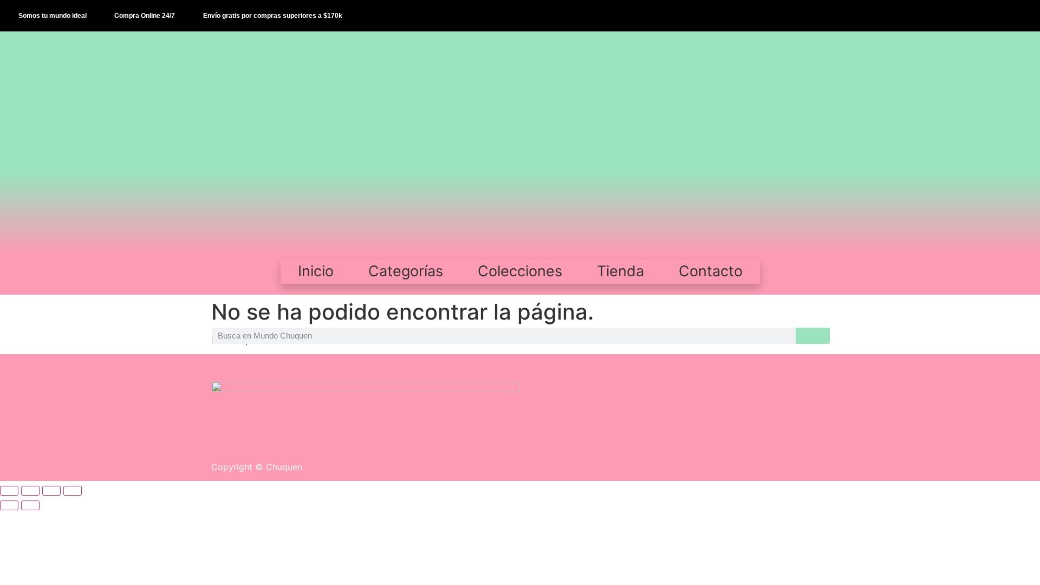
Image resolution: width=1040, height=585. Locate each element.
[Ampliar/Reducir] (9, 491)
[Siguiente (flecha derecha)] (30, 505)
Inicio (316, 271)
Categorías (405, 271)
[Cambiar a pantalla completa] (30, 491)
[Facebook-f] (954, 15)
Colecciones (520, 271)
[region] (520, 139)
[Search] (813, 336)
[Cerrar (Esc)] (72, 491)
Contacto (711, 271)
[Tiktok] (1000, 15)
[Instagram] (977, 15)
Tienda (620, 271)
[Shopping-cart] (1023, 15)
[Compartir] (51, 491)
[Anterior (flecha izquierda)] (9, 505)
